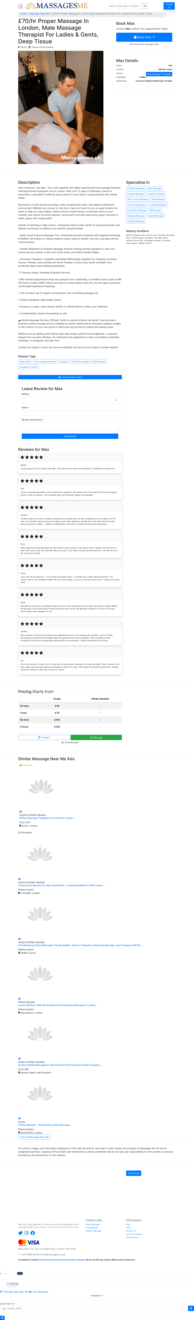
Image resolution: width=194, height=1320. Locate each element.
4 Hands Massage (135, 188)
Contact (45, 737)
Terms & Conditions (134, 1234)
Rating (26, 393)
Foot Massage (158, 199)
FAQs (128, 1228)
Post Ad (134, 1173)
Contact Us (131, 1231)
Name (26, 407)
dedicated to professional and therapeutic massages (61, 1260)
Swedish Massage (135, 221)
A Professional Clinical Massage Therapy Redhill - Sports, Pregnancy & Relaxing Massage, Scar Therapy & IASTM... (80, 945)
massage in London (28, 367)
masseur (64, 361)
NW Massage (99, 361)
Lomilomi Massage (157, 205)
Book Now (144, 37)
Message (97, 737)
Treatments (96, 1295)
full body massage (80, 361)
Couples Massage (135, 193)
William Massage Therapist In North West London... (47, 818)
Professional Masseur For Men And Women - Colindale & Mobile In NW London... (61, 885)
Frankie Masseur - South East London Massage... (45, 1124)
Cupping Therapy (156, 193)
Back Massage (155, 188)
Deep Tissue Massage (137, 199)
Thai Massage (92, 1228)
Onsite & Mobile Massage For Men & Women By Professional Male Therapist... (60, 1065)
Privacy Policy (132, 1237)
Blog (128, 1224)
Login (20, 1273)
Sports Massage (155, 216)
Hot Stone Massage (136, 205)
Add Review (70, 436)
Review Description (33, 419)
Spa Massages (40, 1291)
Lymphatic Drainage (136, 210)
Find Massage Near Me (15, 1291)
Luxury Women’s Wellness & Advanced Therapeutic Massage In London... (58, 1005)
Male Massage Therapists (159, 74)
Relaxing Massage (135, 216)
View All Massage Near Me (34, 1137)
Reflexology (155, 210)
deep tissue (24, 361)
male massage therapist (45, 361)
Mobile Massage (93, 1224)
